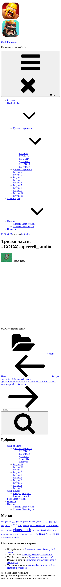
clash (26, 529)
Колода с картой (21, 496)
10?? (50, 522)
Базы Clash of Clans (16, 498)
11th (2, 526)
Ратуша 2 (17, 172)
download (45, 530)
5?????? (19, 522)
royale (43, 534)
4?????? (8, 522)
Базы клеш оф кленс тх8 (41, 557)
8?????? (38, 522)
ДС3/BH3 (24, 156)
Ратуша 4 (17, 177)
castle (55, 525)
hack (51, 530)
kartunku (25, 234)
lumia (7, 534)
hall (54, 530)
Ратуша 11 (18, 196)
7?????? (32, 522)
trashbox (8, 537)
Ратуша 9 (17, 190)
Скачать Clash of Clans (24, 224)
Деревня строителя (22, 169)
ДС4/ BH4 (24, 159)
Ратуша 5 (17, 180)
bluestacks (49, 526)
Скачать (11, 221)
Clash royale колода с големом (37, 554)
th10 (53, 534)
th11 (57, 534)
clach (3, 530)
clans (17, 529)
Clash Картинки (9, 42)
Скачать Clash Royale (23, 226)
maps (11, 534)
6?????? (25, 522)
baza (43, 526)
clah (7, 530)
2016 (14, 525)
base (39, 526)
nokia (22, 534)
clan (10, 530)
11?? (55, 522)
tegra (49, 534)
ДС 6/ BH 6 (24, 164)
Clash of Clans (14, 446)
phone (32, 534)
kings (3, 534)
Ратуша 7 (17, 185)
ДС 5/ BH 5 (24, 161)
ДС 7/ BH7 (24, 166)
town (3, 537)
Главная (11, 100)
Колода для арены (22, 493)
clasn (33, 530)
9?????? (44, 522)
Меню (52, 95)
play (37, 534)
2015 (7, 525)
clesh (38, 530)
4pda (13, 522)
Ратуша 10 (18, 193)
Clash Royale (13, 198)
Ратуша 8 (17, 188)
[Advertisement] (30, 295)
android (33, 525)
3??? (2, 522)
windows (16, 537)
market (17, 534)
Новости (23, 153)
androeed (26, 526)
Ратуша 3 (17, 174)
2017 (20, 525)
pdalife (27, 534)
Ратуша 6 (17, 182)
